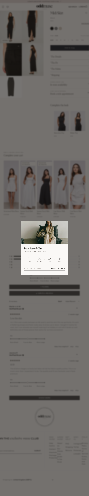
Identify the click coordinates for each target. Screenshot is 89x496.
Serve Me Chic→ (58, 268)
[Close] (64, 224)
